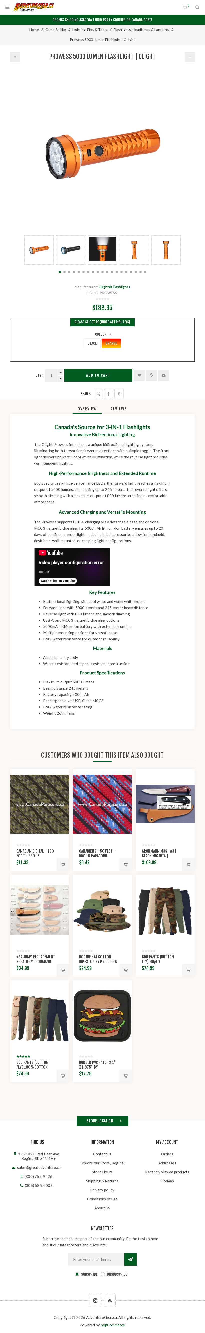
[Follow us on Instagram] (95, 1300)
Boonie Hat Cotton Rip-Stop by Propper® (98, 959)
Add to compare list (151, 375)
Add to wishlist (139, 375)
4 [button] (74, 272)
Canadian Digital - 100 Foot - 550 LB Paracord (35, 856)
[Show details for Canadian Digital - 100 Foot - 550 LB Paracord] (39, 804)
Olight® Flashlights (114, 287)
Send (130, 1259)
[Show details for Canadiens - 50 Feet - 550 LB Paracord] (102, 804)
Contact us (102, 1154)
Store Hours (102, 1172)
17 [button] (136, 272)
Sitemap (167, 1181)
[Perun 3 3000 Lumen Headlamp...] (15, 57)
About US (102, 1208)
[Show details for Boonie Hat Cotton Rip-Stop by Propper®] (102, 910)
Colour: (102, 334)
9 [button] (98, 272)
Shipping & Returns (102, 1181)
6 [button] (83, 272)
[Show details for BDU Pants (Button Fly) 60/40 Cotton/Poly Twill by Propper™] (165, 910)
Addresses (167, 1163)
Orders (167, 1154)
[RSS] (110, 1300)
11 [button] (107, 272)
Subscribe (89, 1274)
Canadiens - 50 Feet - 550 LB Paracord (97, 853)
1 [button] (60, 272)
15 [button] (126, 272)
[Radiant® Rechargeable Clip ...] (190, 57)
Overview (87, 408)
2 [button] (65, 272)
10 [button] (103, 272)
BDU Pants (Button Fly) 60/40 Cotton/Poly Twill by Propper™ (161, 964)
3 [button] (69, 272)
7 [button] (88, 272)
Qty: (39, 375)
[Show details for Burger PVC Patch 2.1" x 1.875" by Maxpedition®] (102, 1015)
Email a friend (163, 375)
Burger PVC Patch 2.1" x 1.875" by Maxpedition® (97, 1067)
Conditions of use (102, 1199)
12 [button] (112, 272)
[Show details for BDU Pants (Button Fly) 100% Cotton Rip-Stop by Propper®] (39, 1015)
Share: (86, 393)
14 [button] (121, 272)
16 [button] (131, 272)
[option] (39, 250)
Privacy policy (102, 1190)
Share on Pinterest (119, 393)
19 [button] (145, 272)
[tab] (87, 409)
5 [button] (79, 272)
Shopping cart (189, 5)
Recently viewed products (167, 1172)
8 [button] (93, 272)
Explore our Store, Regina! (102, 1163)
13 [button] (117, 272)
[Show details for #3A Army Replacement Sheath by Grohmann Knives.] (39, 910)
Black (92, 343)
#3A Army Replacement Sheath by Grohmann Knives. (35, 961)
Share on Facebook (109, 393)
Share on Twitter (98, 393)
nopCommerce (113, 1325)
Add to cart (98, 375)
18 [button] (141, 272)
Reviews (118, 408)
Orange (111, 343)
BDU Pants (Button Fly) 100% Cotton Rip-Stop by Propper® (35, 1067)
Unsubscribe (117, 1274)
